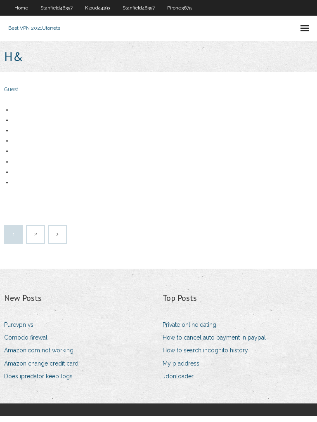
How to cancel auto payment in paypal (214, 337)
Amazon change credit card (41, 363)
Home (21, 8)
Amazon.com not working (38, 350)
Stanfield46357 (56, 8)
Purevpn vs (18, 324)
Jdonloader (178, 376)
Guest (11, 89)
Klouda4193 (97, 8)
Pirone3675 (179, 8)
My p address (181, 363)
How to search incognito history (205, 350)
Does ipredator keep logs (38, 376)
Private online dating (189, 324)
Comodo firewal (25, 337)
